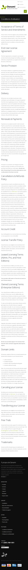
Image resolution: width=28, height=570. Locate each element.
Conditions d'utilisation (7, 529)
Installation (4, 503)
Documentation (5, 507)
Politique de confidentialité (8, 534)
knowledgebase (5, 430)
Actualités (21, 4)
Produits (4, 484)
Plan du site (4, 522)
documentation (14, 430)
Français (21, 1)
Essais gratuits (22, 7)
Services (4, 486)
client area (14, 191)
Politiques (2, 17)
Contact (4, 489)
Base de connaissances (7, 505)
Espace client (5, 495)
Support (4, 491)
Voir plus (3, 476)
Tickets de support (6, 510)
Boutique (4, 493)
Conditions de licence (7, 531)
